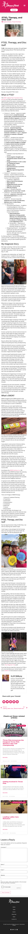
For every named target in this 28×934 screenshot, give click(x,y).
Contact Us (14, 919)
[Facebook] (11, 930)
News (14, 916)
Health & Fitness (7, 22)
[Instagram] (15, 930)
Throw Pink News (16, 22)
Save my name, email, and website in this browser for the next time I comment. (13, 882)
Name (3, 864)
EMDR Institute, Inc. (15, 470)
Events (14, 912)
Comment (4, 847)
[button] (24, 5)
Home (14, 907)
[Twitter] (13, 930)
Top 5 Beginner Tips (10, 665)
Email (2, 869)
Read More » (5, 757)
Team (14, 909)
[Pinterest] (17, 930)
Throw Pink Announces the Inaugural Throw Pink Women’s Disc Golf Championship (13, 742)
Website (3, 875)
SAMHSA (7, 670)
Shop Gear (14, 914)
